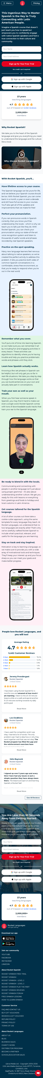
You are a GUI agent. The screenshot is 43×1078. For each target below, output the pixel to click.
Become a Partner (10, 1052)
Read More (21, 709)
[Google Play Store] (21, 943)
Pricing (36, 3)
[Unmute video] (21, 472)
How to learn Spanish (12, 1000)
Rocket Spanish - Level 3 (13, 984)
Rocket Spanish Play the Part (16, 987)
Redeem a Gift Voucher (13, 1016)
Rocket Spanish (9, 977)
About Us (6, 1035)
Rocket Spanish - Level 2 (13, 980)
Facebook (6, 958)
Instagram (7, 961)
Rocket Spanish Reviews (13, 990)
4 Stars (5, 660)
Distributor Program (12, 1048)
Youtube (6, 954)
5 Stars (5, 657)
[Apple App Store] (21, 938)
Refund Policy (8, 1019)
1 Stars (5, 668)
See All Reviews (33, 798)
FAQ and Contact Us (11, 1010)
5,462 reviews (30, 108)
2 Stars (5, 666)
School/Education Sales (13, 1055)
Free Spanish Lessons (12, 997)
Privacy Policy (8, 1022)
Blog (4, 1039)
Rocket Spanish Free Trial (14, 974)
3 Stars (5, 663)
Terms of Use (8, 1026)
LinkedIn (6, 964)
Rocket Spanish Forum (12, 993)
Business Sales (9, 1042)
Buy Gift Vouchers (10, 1013)
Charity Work (8, 1045)
